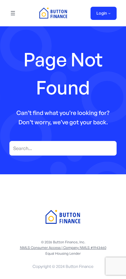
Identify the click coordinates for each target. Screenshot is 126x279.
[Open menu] (12, 13)
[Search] (109, 148)
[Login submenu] (109, 13)
